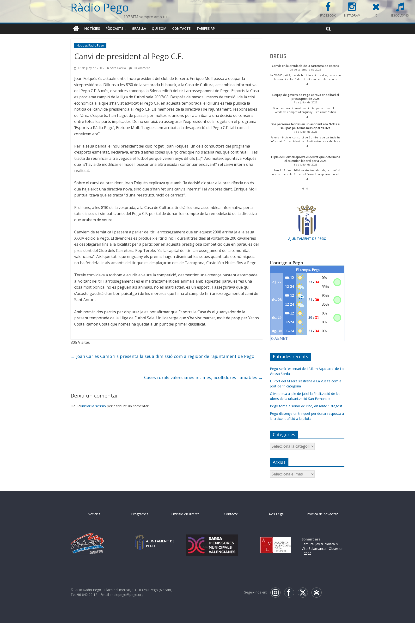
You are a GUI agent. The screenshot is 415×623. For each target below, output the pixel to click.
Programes (139, 514)
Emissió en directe (185, 514)
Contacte (181, 28)
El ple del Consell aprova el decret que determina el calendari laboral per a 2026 (305, 159)
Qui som (159, 28)
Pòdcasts (114, 28)
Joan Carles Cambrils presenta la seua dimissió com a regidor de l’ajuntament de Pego (162, 356)
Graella (139, 28)
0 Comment (141, 68)
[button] (303, 189)
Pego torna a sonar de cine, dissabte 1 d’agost (306, 406)
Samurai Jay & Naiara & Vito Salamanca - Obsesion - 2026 (322, 549)
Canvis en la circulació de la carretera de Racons (305, 66)
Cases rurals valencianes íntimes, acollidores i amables (203, 377)
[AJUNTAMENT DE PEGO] (140, 539)
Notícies (92, 28)
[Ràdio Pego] (76, 29)
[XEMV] (212, 539)
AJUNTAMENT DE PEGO (307, 238)
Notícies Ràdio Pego (90, 45)
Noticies (94, 514)
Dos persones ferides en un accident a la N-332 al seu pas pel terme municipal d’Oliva (305, 126)
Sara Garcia (118, 68)
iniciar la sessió (93, 405)
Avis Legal (276, 514)
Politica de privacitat (322, 514)
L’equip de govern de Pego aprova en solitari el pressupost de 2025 (305, 97)
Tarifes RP (205, 28)
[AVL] (275, 539)
